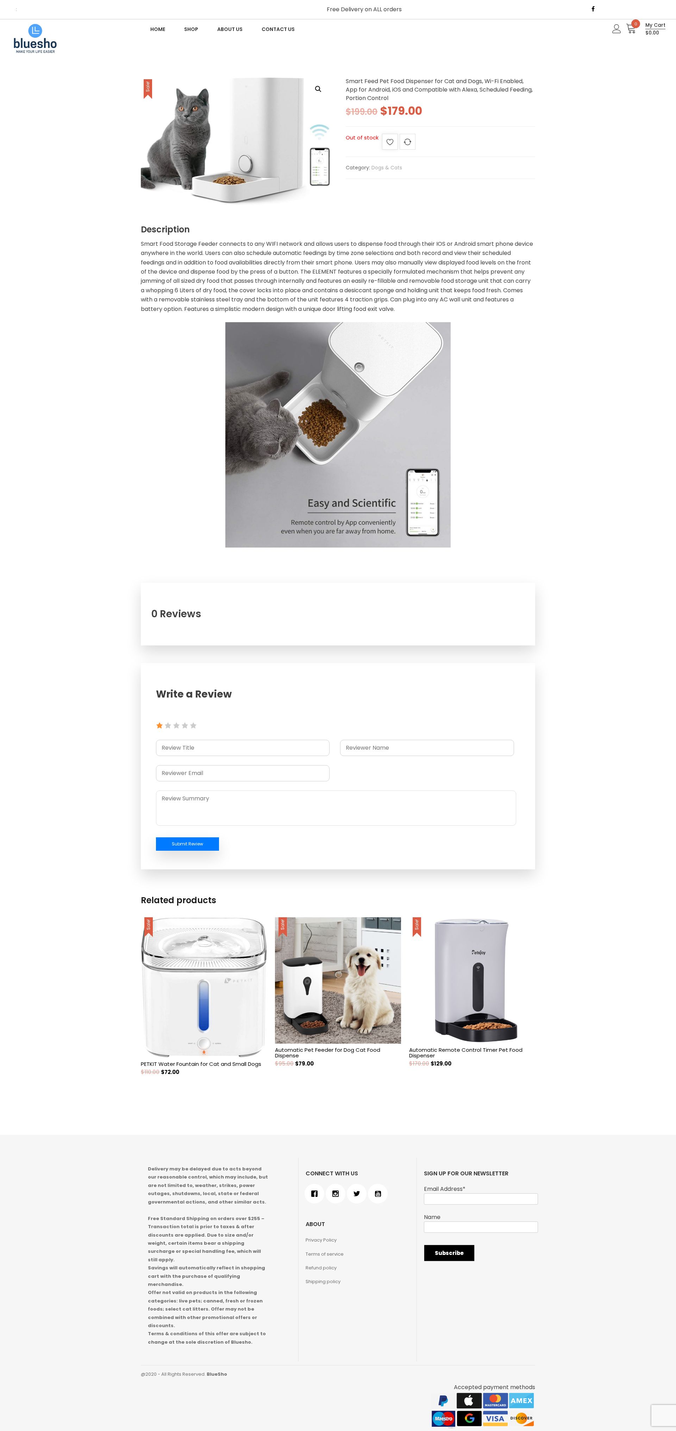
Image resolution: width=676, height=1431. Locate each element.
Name (432, 1217)
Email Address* (444, 1189)
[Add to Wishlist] (390, 143)
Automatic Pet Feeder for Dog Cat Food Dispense (327, 1052)
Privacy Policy (321, 1240)
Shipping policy (323, 1281)
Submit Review (187, 844)
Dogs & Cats (386, 167)
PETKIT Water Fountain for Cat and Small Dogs (201, 1064)
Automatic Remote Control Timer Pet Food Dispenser (465, 1052)
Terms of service (325, 1254)
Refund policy (321, 1267)
